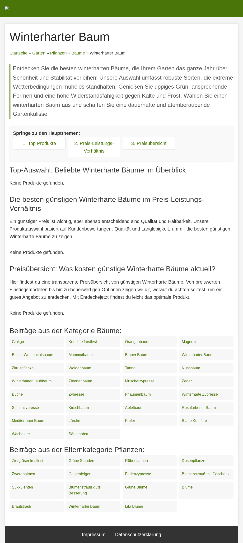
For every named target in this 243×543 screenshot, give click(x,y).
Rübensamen (136, 461)
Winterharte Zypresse (200, 394)
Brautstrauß (22, 506)
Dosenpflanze (193, 461)
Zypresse (76, 394)
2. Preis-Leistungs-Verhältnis (94, 147)
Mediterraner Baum (28, 421)
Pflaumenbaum (138, 394)
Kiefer (130, 421)
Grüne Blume (136, 487)
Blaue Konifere (194, 421)
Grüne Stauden (81, 461)
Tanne (130, 368)
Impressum (94, 534)
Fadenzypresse (138, 474)
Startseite (18, 53)
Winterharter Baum (197, 355)
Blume (187, 487)
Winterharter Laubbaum (31, 381)
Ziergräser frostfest (27, 461)
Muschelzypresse (139, 381)
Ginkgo (18, 342)
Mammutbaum (81, 355)
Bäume (78, 53)
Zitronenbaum (80, 381)
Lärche (74, 421)
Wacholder (21, 434)
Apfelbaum (134, 408)
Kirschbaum (79, 408)
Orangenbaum (137, 342)
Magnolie (189, 342)
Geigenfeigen (80, 474)
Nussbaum (191, 368)
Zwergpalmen (23, 474)
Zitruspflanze (23, 368)
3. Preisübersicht (149, 143)
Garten (38, 53)
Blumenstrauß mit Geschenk (205, 474)
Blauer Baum (136, 355)
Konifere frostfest (83, 342)
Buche (17, 394)
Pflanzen (58, 53)
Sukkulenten (22, 487)
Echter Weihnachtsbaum (32, 355)
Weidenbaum (80, 368)
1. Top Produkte (39, 143)
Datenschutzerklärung (138, 534)
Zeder (187, 381)
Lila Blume (134, 506)
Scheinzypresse (25, 408)
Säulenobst (78, 434)
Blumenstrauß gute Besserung (85, 490)
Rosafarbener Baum (199, 408)
